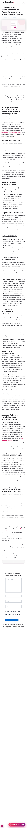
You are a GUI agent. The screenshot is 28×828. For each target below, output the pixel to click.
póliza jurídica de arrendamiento (10, 48)
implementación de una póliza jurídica (11, 132)
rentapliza (8, 2)
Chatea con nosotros (18, 824)
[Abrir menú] (23, 2)
